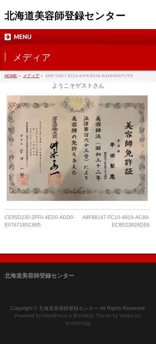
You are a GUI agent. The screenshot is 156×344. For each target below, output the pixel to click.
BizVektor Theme (92, 316)
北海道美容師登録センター (65, 15)
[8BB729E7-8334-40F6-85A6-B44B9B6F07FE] (77, 148)
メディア (31, 75)
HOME (11, 75)
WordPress (54, 316)
